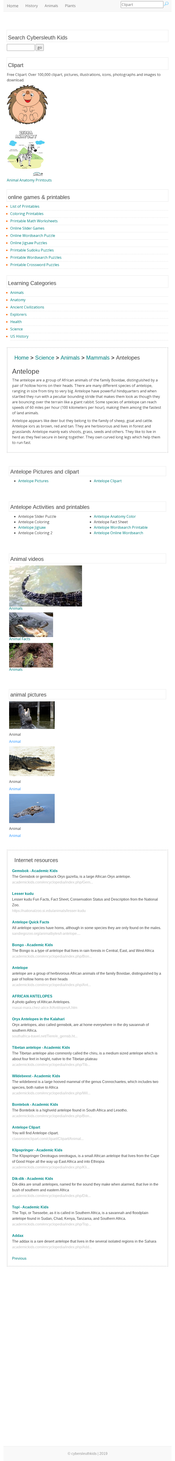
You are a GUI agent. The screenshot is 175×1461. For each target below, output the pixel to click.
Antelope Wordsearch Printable (121, 527)
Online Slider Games (27, 228)
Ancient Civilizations (27, 307)
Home (12, 5)
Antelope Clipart (108, 480)
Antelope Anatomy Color (115, 516)
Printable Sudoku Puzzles (32, 250)
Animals (51, 5)
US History (19, 336)
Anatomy (18, 299)
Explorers (18, 314)
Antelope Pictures (33, 480)
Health (16, 321)
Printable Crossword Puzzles (34, 264)
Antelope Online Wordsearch (118, 532)
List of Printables (24, 206)
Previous (19, 1258)
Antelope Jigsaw (32, 527)
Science (16, 329)
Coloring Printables (27, 213)
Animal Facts (19, 638)
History (31, 5)
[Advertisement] (25, 1341)
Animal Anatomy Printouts (29, 180)
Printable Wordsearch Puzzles (36, 257)
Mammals (98, 358)
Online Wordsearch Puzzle (32, 235)
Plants (70, 5)
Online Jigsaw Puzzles (28, 242)
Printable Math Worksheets (34, 220)
